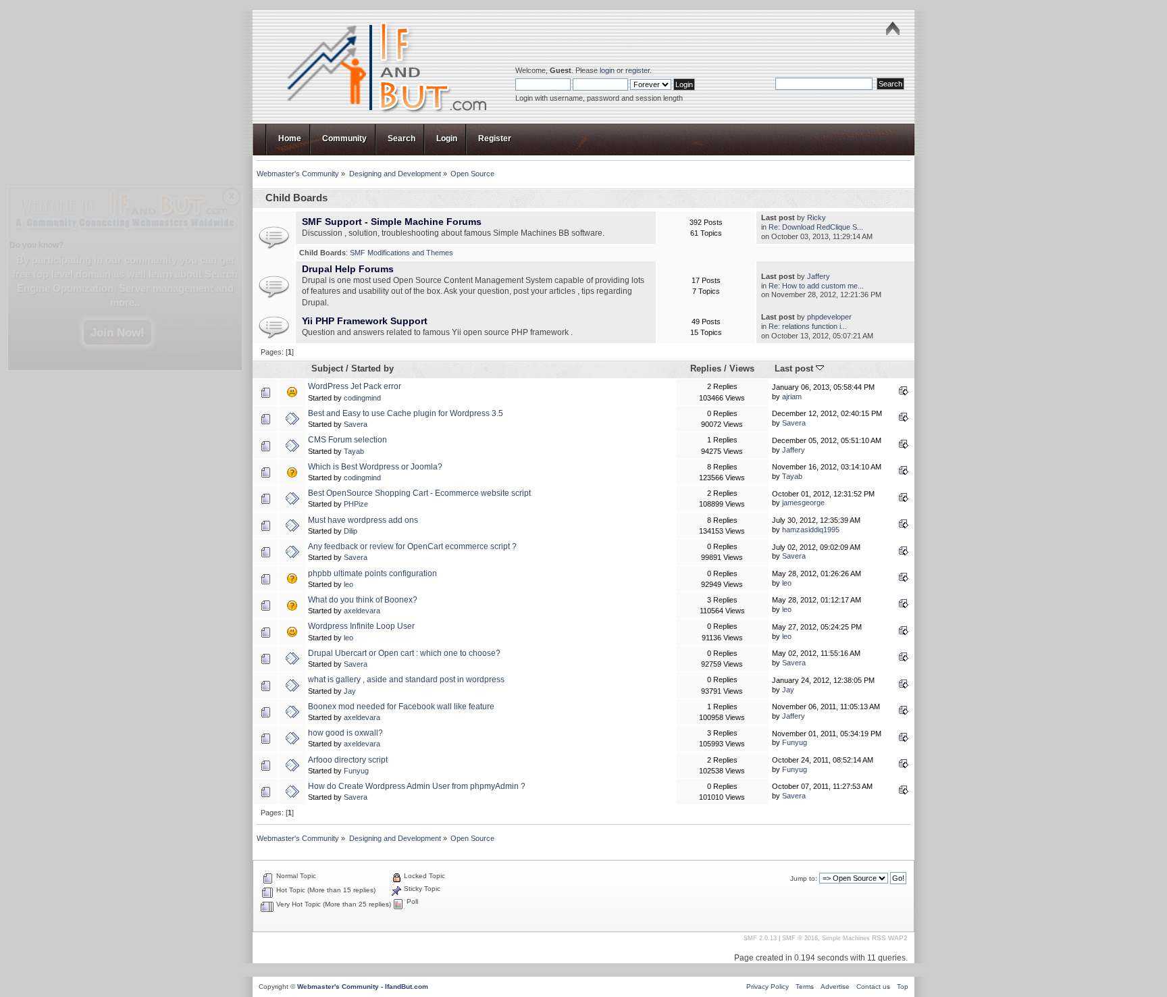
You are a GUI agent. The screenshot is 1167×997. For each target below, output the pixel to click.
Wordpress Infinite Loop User (361, 626)
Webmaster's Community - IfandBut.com (362, 986)
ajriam (792, 396)
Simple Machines (846, 938)
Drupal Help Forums (348, 269)
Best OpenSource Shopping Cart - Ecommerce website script (419, 493)
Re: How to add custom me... (816, 286)
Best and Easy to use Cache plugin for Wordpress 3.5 (405, 413)
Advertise (835, 986)
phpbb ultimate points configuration (372, 573)
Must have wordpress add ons (363, 520)
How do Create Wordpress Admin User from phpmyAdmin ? (416, 786)
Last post (795, 368)
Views (741, 368)
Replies (705, 368)
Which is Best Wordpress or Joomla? (375, 466)
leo (348, 584)
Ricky (816, 217)
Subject (327, 368)
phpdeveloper (829, 317)
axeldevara (362, 611)
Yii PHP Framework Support (364, 321)
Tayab (354, 451)
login (607, 70)
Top (902, 986)
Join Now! (117, 332)
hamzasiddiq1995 (810, 530)
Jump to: (803, 878)
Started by (372, 368)
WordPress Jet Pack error (354, 386)
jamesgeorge (803, 502)
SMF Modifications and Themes (401, 253)
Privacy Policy (767, 986)
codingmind (362, 398)
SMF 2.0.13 (760, 938)
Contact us (873, 986)
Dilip (350, 531)
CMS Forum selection (347, 439)
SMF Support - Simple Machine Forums (392, 222)
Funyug (794, 742)
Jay (350, 691)
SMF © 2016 (800, 938)
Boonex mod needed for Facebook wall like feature (401, 706)
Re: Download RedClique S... (816, 227)
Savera (355, 424)
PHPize (356, 504)
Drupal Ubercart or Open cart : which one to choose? (404, 653)
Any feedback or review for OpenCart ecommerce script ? (412, 546)
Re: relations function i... (808, 326)
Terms (805, 986)
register (637, 70)
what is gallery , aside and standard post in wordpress (406, 679)
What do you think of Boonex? (362, 600)
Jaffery (818, 276)
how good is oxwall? (345, 733)
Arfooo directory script (348, 760)
